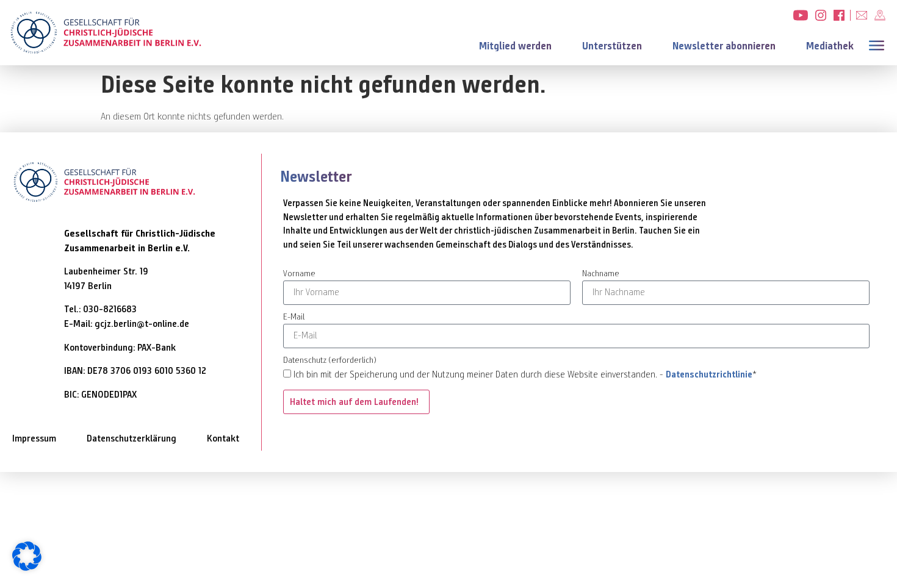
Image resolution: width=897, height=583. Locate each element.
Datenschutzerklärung (131, 438)
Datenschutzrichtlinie (709, 374)
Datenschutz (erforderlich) (329, 360)
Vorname (299, 274)
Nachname (600, 274)
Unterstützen (612, 46)
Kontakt (223, 438)
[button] (879, 44)
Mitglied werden (515, 46)
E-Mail (293, 317)
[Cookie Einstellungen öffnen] (26, 567)
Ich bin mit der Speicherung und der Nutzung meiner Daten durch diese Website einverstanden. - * (525, 374)
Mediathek (830, 46)
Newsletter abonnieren (724, 46)
